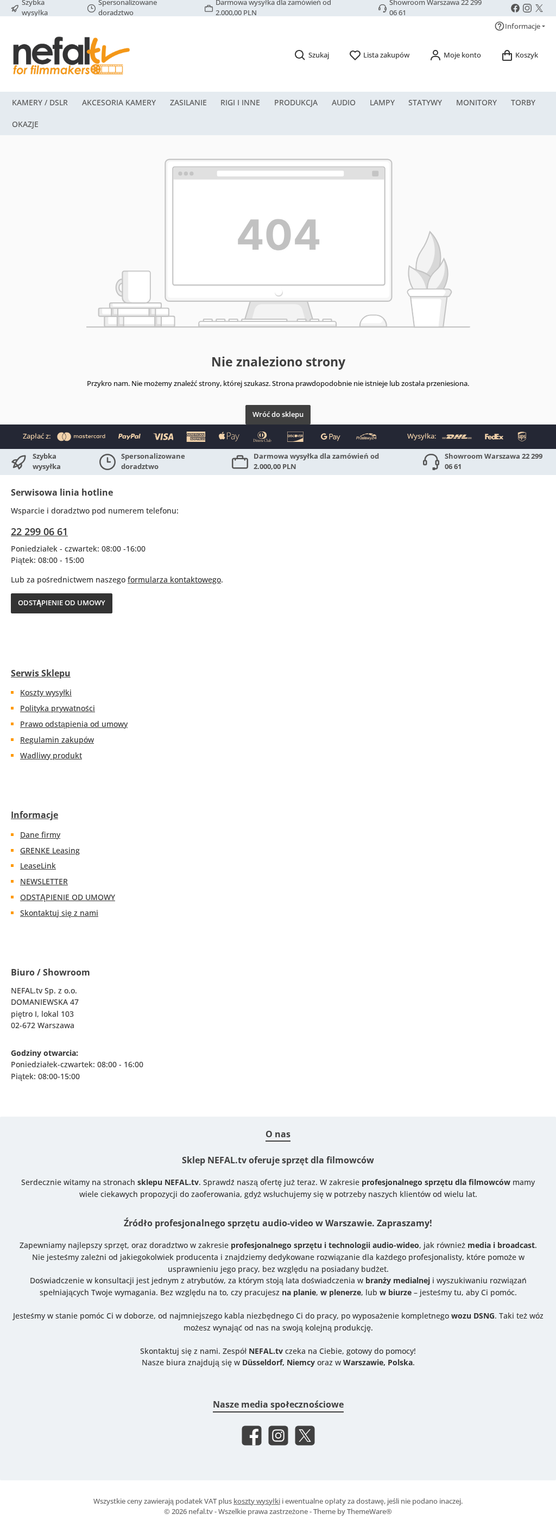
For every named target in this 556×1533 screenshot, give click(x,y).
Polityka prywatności (57, 708)
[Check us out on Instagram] (527, 8)
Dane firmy (40, 834)
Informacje (34, 815)
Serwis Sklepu (41, 673)
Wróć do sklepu (278, 414)
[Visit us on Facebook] (515, 8)
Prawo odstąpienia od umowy (74, 724)
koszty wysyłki (256, 1501)
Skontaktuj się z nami (59, 913)
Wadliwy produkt (51, 755)
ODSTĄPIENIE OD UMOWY (61, 602)
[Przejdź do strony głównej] (70, 55)
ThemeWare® (369, 1511)
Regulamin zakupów (57, 739)
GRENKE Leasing (50, 850)
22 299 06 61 (39, 531)
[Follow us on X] (539, 8)
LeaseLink (38, 865)
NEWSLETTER (44, 881)
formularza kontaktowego (174, 579)
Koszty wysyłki (46, 692)
